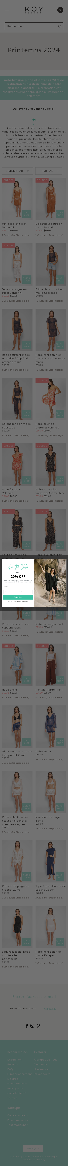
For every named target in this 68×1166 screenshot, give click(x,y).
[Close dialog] (64, 561)
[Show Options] (30, 592)
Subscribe (18, 597)
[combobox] (17, 592)
